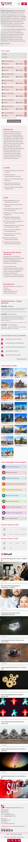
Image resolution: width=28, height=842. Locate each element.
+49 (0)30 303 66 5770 (9, 823)
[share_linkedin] (19, 840)
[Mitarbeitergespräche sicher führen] (22, 3)
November (17, 534)
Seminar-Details (5, 43)
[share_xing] (9, 840)
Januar (10, 543)
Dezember (23, 534)
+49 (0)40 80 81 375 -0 (9, 814)
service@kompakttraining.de (17, 826)
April (10, 548)
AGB (8, 834)
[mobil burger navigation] (19, 3)
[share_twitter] (15, 840)
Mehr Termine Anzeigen (14, 121)
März (23, 543)
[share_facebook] (12, 840)
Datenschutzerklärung (10, 837)
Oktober (10, 534)
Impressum (21, 837)
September (23, 529)
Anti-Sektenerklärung (16, 834)
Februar (17, 543)
